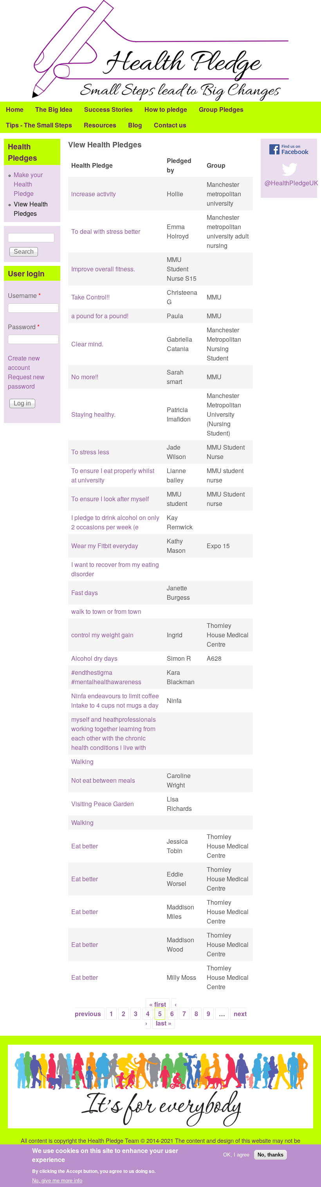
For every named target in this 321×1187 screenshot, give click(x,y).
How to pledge (165, 109)
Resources (100, 124)
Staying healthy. (93, 414)
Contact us (170, 124)
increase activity (93, 193)
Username (24, 295)
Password (24, 326)
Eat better (84, 845)
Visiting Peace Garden (102, 803)
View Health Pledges (31, 208)
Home (14, 109)
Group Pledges (221, 109)
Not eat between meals (103, 780)
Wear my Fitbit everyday (104, 545)
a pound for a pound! (99, 315)
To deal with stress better (105, 231)
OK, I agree (236, 1155)
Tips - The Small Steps (39, 124)
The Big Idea (53, 109)
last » (163, 1022)
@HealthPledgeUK (291, 182)
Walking (82, 761)
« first (157, 1004)
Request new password (26, 381)
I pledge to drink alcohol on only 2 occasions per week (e (115, 522)
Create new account (24, 362)
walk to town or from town (106, 611)
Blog (135, 124)
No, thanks (270, 1155)
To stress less (90, 451)
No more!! (84, 376)
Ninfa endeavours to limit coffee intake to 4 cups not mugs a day (115, 700)
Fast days (84, 592)
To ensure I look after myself (110, 498)
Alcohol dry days (94, 658)
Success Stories (108, 109)
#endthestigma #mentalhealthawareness (106, 677)
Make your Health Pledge (28, 184)
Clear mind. (87, 343)
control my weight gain (102, 634)
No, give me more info (57, 1180)
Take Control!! (90, 296)
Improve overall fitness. (103, 268)
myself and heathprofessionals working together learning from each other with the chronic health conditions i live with (113, 733)
